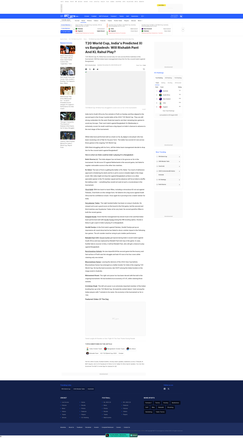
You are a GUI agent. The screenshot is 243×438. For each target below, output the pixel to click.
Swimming (148, 412)
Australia (165, 91)
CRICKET (86, 1)
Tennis (121, 16)
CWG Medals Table (164, 161)
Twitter (118, 364)
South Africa (166, 95)
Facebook (103, 364)
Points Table (118, 20)
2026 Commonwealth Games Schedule (167, 172)
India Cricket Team (96, 349)
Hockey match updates (116, 361)
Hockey (165, 403)
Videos (96, 20)
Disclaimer (88, 427)
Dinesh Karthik (105, 238)
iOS (116, 366)
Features (83, 411)
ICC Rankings (162, 179)
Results (83, 405)
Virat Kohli (89, 189)
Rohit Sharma (162, 184)
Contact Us (127, 427)
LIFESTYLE (96, 1)
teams (110, 20)
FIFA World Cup (163, 156)
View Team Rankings (168, 111)
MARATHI (141, 1)
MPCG (136, 1)
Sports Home (63, 39)
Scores (77, 20)
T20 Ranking (177, 78)
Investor (96, 427)
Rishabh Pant (90, 238)
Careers (118, 427)
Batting (163, 82)
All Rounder (178, 82)
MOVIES (80, 1)
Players (83, 414)
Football (94, 16)
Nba (153, 407)
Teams (64, 414)
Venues (133, 20)
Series (83, 402)
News (83, 20)
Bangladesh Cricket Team (115, 349)
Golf (127, 16)
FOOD (91, 1)
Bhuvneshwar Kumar (93, 262)
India (164, 103)
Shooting (170, 407)
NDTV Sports (89, 364)
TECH (107, 1)
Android (110, 366)
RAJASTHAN (130, 1)
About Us (71, 427)
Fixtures (103, 20)
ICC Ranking (85, 417)
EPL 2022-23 (127, 402)
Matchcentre (107, 417)
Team (157, 82)
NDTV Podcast (103, 16)
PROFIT (72, 1)
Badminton (134, 16)
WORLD (67, 1)
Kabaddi (161, 407)
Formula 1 (114, 16)
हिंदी (76, 1)
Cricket (86, 16)
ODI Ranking (168, 78)
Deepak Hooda (90, 217)
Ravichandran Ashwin (93, 251)
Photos (89, 20)
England (165, 107)
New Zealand (166, 99)
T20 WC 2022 (65, 20)
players (126, 20)
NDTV (62, 1)
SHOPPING (118, 1)
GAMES (112, 1)
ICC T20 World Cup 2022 (75, 39)
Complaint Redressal (107, 427)
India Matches (66, 28)
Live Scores (65, 402)
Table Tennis (160, 412)
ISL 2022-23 (107, 402)
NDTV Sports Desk (90, 65)
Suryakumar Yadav (92, 203)
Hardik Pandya (109, 220)
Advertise (63, 427)
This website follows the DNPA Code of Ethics (133, 430)
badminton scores (129, 361)
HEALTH (103, 1)
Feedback (79, 427)
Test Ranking (159, 78)
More (140, 20)
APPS (124, 1)
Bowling (170, 82)
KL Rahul (124, 137)
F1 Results (139, 361)
